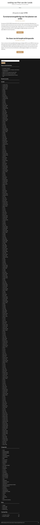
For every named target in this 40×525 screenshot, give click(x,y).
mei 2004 (3, 270)
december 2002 (5, 276)
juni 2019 (3, 121)
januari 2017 (4, 152)
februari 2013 (4, 190)
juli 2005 (3, 258)
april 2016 (4, 156)
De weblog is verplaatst (6, 68)
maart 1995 (4, 385)
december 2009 (5, 226)
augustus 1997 (4, 346)
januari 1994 (4, 404)
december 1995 (5, 372)
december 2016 (5, 153)
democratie (4, 466)
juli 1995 (3, 379)
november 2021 (5, 97)
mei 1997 (3, 350)
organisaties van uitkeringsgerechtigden (9, 484)
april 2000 (4, 308)
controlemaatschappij (6, 465)
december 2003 (5, 273)
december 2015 (5, 160)
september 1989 (5, 425)
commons (4, 463)
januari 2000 (4, 312)
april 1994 (4, 400)
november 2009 (5, 228)
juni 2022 (3, 91)
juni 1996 (3, 364)
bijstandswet (4, 462)
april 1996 (4, 367)
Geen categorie (22, 20)
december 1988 (5, 426)
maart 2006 (4, 252)
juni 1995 (3, 381)
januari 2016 (4, 159)
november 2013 (5, 181)
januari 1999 (4, 323)
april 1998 (4, 335)
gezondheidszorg (5, 474)
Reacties (4, 508)
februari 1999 (4, 321)
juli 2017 (3, 145)
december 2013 (5, 179)
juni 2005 (3, 259)
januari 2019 (4, 127)
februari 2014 (4, 177)
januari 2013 (4, 192)
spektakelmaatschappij (6, 491)
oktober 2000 (4, 299)
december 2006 (5, 251)
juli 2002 (3, 279)
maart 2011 (4, 211)
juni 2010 (3, 221)
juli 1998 (3, 331)
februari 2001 (4, 294)
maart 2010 (4, 225)
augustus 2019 (4, 120)
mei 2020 (3, 109)
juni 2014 (3, 174)
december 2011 (5, 201)
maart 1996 (4, 368)
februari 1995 (4, 386)
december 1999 (5, 313)
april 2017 (4, 149)
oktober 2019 (4, 117)
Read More (20, 32)
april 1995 (4, 383)
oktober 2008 (4, 241)
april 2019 (4, 124)
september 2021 (5, 98)
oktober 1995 (4, 375)
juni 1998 (3, 332)
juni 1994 (3, 397)
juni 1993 (3, 408)
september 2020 (5, 108)
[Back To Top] (38, 522)
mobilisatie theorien (5, 481)
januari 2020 (4, 113)
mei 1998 (3, 334)
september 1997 (5, 345)
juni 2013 (3, 186)
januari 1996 (4, 371)
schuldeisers (4, 487)
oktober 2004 (4, 268)
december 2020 (5, 105)
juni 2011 (3, 208)
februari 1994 (4, 403)
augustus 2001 (4, 290)
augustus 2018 (4, 131)
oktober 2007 (4, 250)
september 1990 (5, 421)
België (3, 458)
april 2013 (4, 189)
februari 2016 (4, 157)
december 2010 (5, 215)
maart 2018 (4, 137)
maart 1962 (4, 443)
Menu (20, 7)
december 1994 (5, 389)
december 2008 (5, 240)
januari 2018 (4, 139)
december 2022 (5, 87)
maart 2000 (4, 309)
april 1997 (4, 352)
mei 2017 (3, 148)
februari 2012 (4, 199)
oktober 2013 (4, 182)
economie (4, 469)
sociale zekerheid (5, 490)
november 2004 (5, 266)
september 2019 (5, 119)
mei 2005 (3, 261)
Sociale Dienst (4, 488)
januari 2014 (4, 178)
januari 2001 (4, 295)
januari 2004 (4, 272)
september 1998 (5, 328)
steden (3, 494)
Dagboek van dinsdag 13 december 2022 (9, 73)
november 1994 (5, 390)
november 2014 (5, 167)
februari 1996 (4, 370)
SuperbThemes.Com (21, 522)
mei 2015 (3, 161)
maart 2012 (4, 197)
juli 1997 (3, 348)
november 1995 (5, 374)
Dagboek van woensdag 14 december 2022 (9, 72)
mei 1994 (3, 399)
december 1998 (5, 324)
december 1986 (5, 430)
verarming (4, 495)
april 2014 (4, 175)
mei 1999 (3, 319)
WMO (3, 498)
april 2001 (4, 292)
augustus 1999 (4, 316)
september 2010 (5, 219)
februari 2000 (4, 310)
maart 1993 (4, 411)
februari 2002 (4, 283)
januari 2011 (4, 214)
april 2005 (4, 262)
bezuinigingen (4, 461)
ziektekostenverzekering (6, 499)
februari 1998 (4, 338)
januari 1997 (4, 356)
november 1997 (5, 342)
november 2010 (5, 217)
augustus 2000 (4, 302)
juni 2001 (3, 291)
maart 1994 (4, 401)
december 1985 (5, 432)
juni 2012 (3, 196)
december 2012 (5, 193)
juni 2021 (3, 99)
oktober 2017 (4, 142)
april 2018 (4, 135)
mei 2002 (3, 280)
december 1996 (5, 357)
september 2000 (5, 301)
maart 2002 (4, 281)
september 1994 (5, 393)
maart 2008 (4, 244)
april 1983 (4, 434)
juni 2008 (3, 243)
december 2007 (5, 248)
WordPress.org (4, 509)
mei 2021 (3, 101)
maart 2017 (4, 150)
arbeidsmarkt (4, 454)
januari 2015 (4, 164)
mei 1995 (3, 382)
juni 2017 (3, 146)
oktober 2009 (4, 229)
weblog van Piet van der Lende (20, 3)
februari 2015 (4, 163)
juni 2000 (3, 305)
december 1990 (5, 419)
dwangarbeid (4, 468)
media (3, 479)
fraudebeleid (4, 472)
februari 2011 (4, 212)
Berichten (4, 506)
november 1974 (5, 440)
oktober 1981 (4, 437)
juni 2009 (3, 233)
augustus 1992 (4, 415)
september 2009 (5, 230)
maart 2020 (4, 110)
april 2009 (4, 236)
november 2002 (5, 277)
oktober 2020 (4, 106)
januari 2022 (4, 95)
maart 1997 (4, 353)
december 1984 (5, 433)
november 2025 (5, 84)
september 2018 (5, 130)
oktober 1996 (4, 359)
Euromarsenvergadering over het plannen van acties (20, 17)
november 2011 (5, 203)
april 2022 (4, 94)
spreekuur (4, 492)
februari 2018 (4, 138)
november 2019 (5, 116)
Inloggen (3, 505)
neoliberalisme (4, 483)
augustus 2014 (4, 171)
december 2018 (5, 128)
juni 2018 (3, 134)
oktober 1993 (4, 407)
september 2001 (5, 288)
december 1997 (5, 341)
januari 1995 (4, 388)
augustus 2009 (4, 232)
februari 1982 (4, 436)
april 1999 (4, 320)
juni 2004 (3, 269)
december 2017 (5, 141)
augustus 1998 (4, 330)
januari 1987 (4, 429)
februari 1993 (4, 412)
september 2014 (5, 170)
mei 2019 (3, 123)
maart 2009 (4, 237)
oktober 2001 (4, 287)
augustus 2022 (4, 88)
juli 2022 (3, 90)
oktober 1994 (4, 392)
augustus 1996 (4, 361)
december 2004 (5, 265)
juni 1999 (3, 317)
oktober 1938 (4, 444)
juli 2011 (3, 207)
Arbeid (3, 450)
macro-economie (5, 477)
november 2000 (5, 298)
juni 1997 (3, 349)
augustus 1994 (4, 394)
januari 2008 (4, 247)
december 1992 (5, 414)
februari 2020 (4, 112)
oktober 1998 (4, 327)
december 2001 (5, 284)
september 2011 (5, 204)
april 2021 (4, 102)
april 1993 (4, 410)
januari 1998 (4, 339)
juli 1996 (3, 363)
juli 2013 (3, 185)
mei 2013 (3, 188)
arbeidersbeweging (5, 451)
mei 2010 (3, 222)
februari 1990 (4, 422)
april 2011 (4, 210)
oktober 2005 (4, 255)
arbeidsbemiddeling (5, 452)
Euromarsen (4, 470)
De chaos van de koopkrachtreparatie (20, 38)
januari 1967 (4, 441)
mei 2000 (3, 306)
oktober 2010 (4, 218)
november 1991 (5, 418)
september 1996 (5, 360)
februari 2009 (4, 239)
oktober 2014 (4, 168)
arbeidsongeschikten (5, 455)
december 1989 (5, 423)
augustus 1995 (4, 378)
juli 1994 (3, 396)
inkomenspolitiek (5, 476)
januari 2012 (4, 200)
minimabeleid (4, 480)
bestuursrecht (4, 459)
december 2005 (5, 254)
